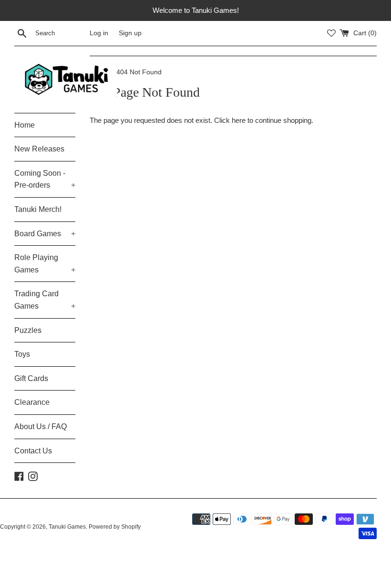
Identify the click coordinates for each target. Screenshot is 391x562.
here (239, 120)
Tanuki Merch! (38, 209)
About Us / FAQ (40, 426)
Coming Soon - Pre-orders (44, 179)
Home (24, 125)
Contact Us (33, 451)
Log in (99, 33)
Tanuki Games (67, 526)
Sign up (130, 33)
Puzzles (27, 330)
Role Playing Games (44, 263)
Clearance (32, 402)
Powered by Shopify (115, 526)
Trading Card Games (44, 300)
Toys (22, 354)
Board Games (44, 234)
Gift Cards (31, 378)
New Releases (39, 149)
